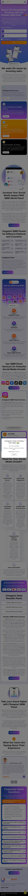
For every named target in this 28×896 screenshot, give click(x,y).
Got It (14, 454)
